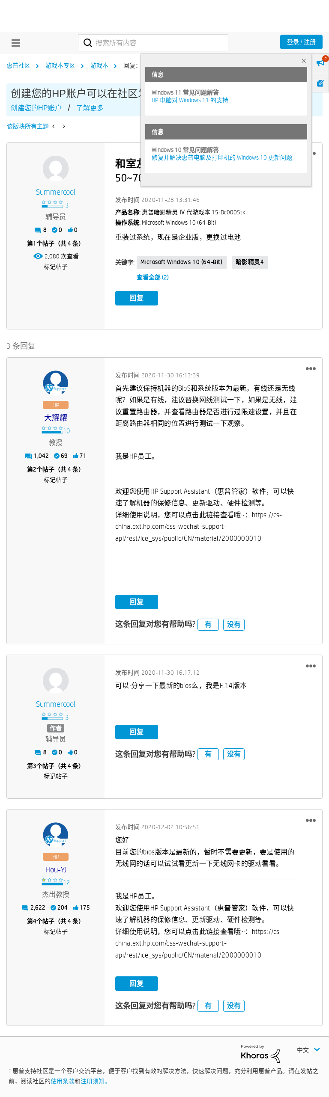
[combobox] (153, 42)
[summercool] (56, 168)
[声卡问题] (54, 126)
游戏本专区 (60, 65)
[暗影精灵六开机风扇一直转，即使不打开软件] (63, 126)
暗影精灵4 (250, 262)
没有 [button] (234, 624)
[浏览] (13, 42)
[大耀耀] (56, 383)
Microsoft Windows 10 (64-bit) (181, 262)
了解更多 (90, 108)
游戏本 (99, 65)
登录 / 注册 (301, 42)
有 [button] (208, 624)
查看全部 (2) (153, 277)
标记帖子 (56, 266)
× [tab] (303, 60)
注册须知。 (96, 1081)
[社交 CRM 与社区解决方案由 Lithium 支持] (260, 1053)
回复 (136, 298)
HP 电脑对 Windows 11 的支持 (190, 100)
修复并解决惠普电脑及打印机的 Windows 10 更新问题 (222, 157)
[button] (310, 368)
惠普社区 (18, 65)
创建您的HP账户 (36, 108)
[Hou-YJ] (56, 835)
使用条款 (63, 1081)
